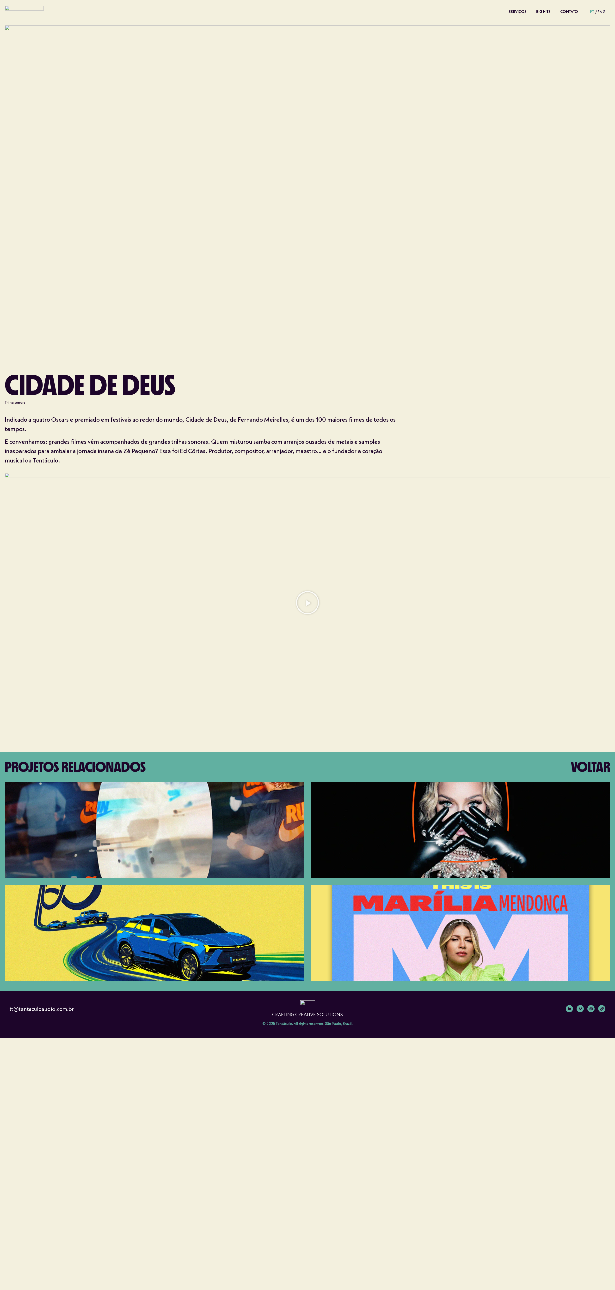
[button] (307, 603)
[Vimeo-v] (580, 1008)
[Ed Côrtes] (601, 1008)
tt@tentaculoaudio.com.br (42, 1009)
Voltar (590, 766)
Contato (569, 11)
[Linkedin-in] (569, 1008)
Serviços (518, 11)
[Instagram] (591, 1008)
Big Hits (543, 11)
